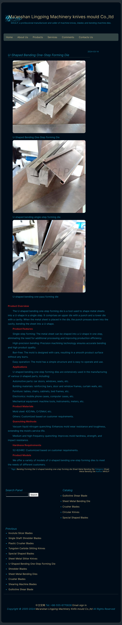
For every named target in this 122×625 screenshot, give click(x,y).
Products (38, 37)
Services (52, 37)
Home (9, 37)
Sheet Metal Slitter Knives (22, 558)
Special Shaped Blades (75, 517)
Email (75, 605)
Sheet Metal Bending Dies (22, 573)
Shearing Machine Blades (22, 584)
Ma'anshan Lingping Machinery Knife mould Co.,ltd (64, 608)
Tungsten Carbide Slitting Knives (26, 548)
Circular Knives (70, 512)
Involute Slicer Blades (20, 533)
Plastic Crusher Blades (21, 543)
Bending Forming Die (26, 469)
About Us (22, 37)
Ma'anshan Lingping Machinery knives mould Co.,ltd (61, 16)
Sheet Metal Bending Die (83, 469)
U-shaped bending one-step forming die (54, 469)
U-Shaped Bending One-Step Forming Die (31, 563)
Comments (68, 37)
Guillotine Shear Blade (74, 495)
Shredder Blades (17, 568)
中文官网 (40, 605)
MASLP (106, 471)
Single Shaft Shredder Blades (24, 538)
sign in (83, 605)
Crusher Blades (70, 506)
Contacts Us (86, 37)
